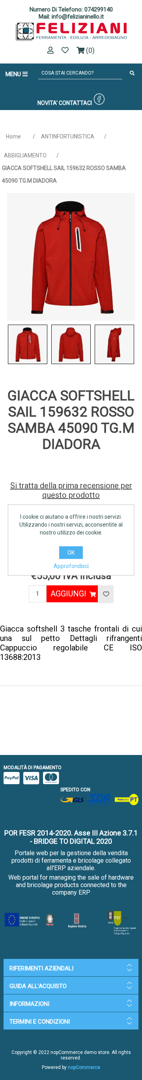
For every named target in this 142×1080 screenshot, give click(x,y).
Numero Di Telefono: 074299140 (71, 9)
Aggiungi (68, 593)
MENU (14, 74)
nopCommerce (84, 1067)
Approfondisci (71, 566)
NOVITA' (47, 103)
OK (71, 552)
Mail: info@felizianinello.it (71, 16)
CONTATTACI (75, 103)
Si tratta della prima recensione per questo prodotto (71, 490)
